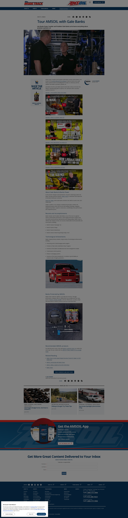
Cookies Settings (9, 514)
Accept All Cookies (41, 514)
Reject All (31, 514)
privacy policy (34, 506)
